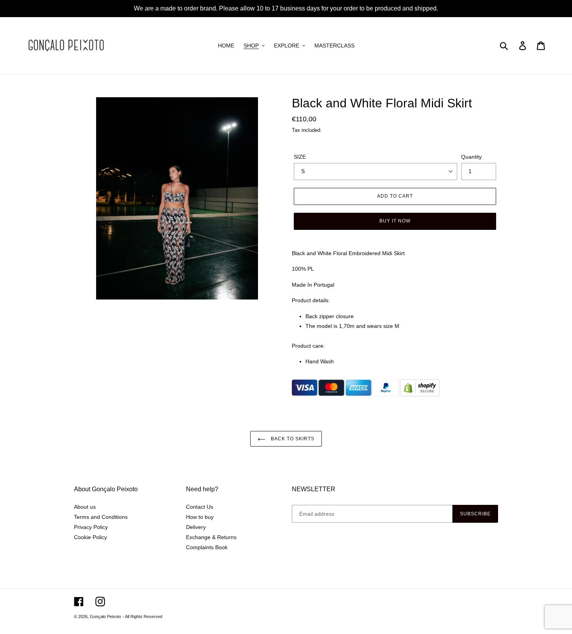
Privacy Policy (91, 527)
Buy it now (395, 221)
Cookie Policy (90, 537)
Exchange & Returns (211, 537)
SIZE (300, 157)
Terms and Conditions (101, 517)
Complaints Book (207, 547)
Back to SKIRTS (291, 438)
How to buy (200, 517)
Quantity (471, 157)
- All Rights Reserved (142, 616)
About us (85, 507)
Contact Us (199, 507)
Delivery (196, 527)
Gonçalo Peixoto (105, 616)
